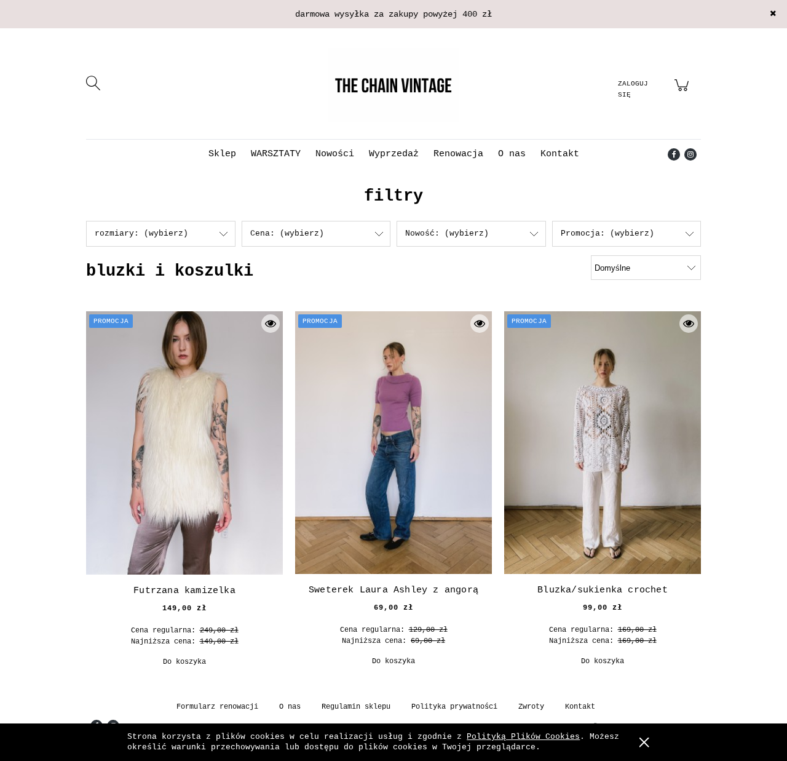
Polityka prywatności (454, 707)
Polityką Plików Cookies (523, 736)
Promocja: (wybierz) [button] (607, 233)
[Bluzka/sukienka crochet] (602, 442)
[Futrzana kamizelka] (184, 443)
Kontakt (580, 707)
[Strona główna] (393, 85)
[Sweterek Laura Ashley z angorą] (393, 442)
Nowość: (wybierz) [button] (447, 233)
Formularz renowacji (217, 707)
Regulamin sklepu (356, 707)
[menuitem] (222, 154)
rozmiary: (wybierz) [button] (141, 233)
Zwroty (531, 707)
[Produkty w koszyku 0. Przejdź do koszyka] (683, 92)
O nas (290, 707)
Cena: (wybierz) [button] (287, 233)
